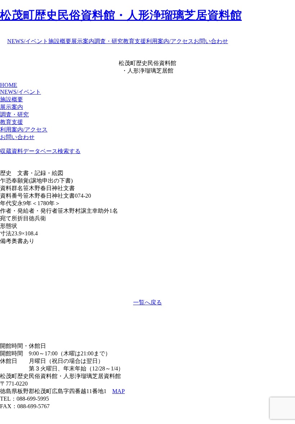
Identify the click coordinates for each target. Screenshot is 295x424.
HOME (8, 85)
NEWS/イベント (27, 41)
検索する (69, 151)
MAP (118, 391)
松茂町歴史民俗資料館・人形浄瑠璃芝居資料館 (121, 15)
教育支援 (134, 41)
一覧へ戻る (147, 302)
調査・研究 (108, 41)
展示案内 (82, 41)
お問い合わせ (211, 41)
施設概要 (59, 41)
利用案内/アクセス (170, 41)
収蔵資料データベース (29, 151)
